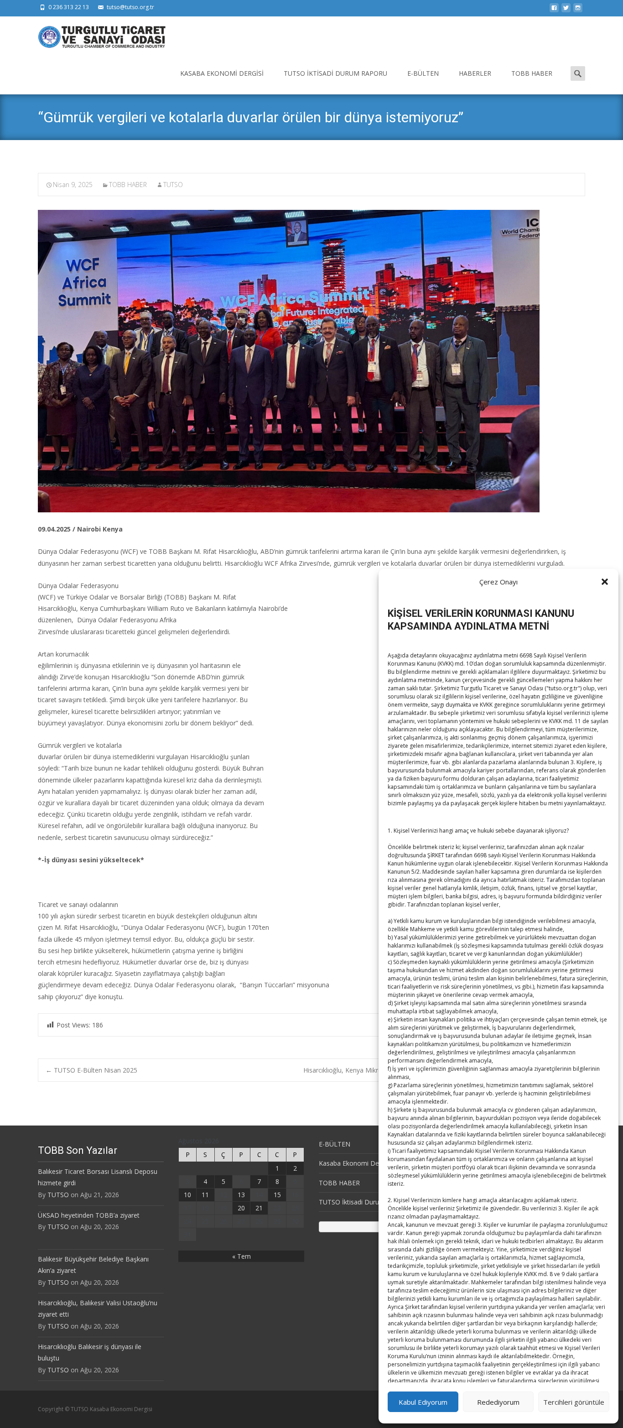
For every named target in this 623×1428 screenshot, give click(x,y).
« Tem (241, 1256)
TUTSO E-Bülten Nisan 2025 (91, 1070)
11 (205, 1194)
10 (187, 1194)
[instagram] (577, 10)
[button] (604, 581)
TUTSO (173, 184)
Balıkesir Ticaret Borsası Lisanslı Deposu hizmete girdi (97, 1177)
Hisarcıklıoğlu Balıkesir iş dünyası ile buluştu (89, 1352)
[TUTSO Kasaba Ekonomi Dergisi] (94, 34)
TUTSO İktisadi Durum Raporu (335, 73)
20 (241, 1208)
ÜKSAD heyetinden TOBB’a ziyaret (89, 1215)
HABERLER (475, 73)
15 (277, 1194)
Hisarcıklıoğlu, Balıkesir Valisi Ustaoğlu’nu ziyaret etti (97, 1308)
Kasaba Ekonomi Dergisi (222, 73)
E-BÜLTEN (423, 73)
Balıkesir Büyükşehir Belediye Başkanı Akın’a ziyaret (93, 1265)
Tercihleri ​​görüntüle (573, 1402)
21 (259, 1208)
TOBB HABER (531, 73)
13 (241, 1194)
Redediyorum (498, 1402)
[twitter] (566, 10)
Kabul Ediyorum (423, 1402)
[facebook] (554, 10)
